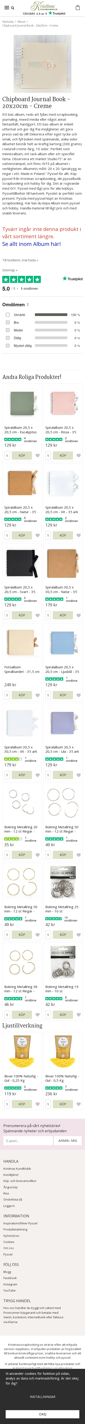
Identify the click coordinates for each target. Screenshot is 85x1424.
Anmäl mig (67, 1140)
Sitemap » (10, 270)
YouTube (9, 1290)
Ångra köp (10, 1187)
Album (21, 22)
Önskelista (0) (12, 1199)
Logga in (9, 1206)
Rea (6, 1193)
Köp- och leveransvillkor (19, 1181)
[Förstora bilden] (42, 63)
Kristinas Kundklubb (17, 1169)
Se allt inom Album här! (31, 244)
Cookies (9, 1242)
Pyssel (7, 1254)
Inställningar (42, 1397)
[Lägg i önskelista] (38, 455)
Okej (42, 1414)
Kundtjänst (10, 1175)
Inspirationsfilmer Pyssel (20, 1223)
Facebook (10, 1278)
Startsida (8, 22)
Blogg (7, 1272)
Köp (22, 455)
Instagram (10, 1284)
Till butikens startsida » (20, 260)
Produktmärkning (15, 1229)
